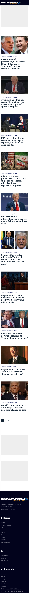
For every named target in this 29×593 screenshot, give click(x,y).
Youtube (3, 584)
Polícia (3, 530)
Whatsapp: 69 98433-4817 (8, 509)
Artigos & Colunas (6, 525)
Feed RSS (3, 586)
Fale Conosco (4, 560)
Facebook (3, 574)
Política (3, 522)
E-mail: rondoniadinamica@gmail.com (11, 504)
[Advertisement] (14, 445)
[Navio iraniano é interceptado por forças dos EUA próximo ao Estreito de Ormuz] (14, 202)
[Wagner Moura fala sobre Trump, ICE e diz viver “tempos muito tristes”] (14, 355)
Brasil (2, 535)
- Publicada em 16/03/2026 (9, 252)
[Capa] (14, 499)
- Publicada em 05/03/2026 (9, 292)
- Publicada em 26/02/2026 (9, 331)
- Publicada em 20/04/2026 (9, 214)
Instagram (4, 579)
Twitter (3, 576)
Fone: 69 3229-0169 (6, 506)
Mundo (3, 537)
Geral (2, 527)
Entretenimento (5, 542)
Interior (3, 532)
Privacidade (4, 555)
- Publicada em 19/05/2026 (9, 97)
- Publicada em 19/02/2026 (9, 367)
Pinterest (3, 581)
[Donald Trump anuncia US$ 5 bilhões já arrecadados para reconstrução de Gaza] (14, 390)
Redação (3, 558)
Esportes (3, 539)
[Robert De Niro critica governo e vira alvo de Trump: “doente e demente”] (14, 319)
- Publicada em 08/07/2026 (9, 56)
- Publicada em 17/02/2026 (9, 402)
